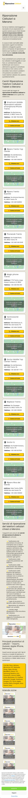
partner (13, 775)
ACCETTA (14, 788)
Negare (14, 793)
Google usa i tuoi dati (10, 780)
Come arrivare (15, 126)
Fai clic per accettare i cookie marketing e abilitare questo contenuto (14, 136)
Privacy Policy (14, 796)
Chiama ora (15, 121)
